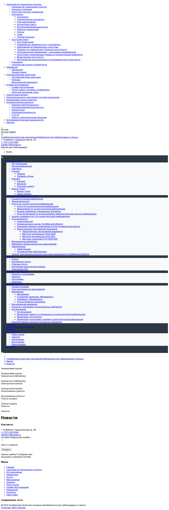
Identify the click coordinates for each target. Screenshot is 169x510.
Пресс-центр (12, 485)
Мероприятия (13, 480)
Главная (10, 467)
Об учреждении (14, 472)
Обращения (12, 490)
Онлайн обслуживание (17, 487)
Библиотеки (12, 475)
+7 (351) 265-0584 (9, 432)
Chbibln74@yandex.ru (11, 435)
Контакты (11, 492)
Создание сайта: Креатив (13, 507)
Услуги (9, 477)
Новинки (10, 482)
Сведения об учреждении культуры (24, 469)
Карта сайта (12, 495)
